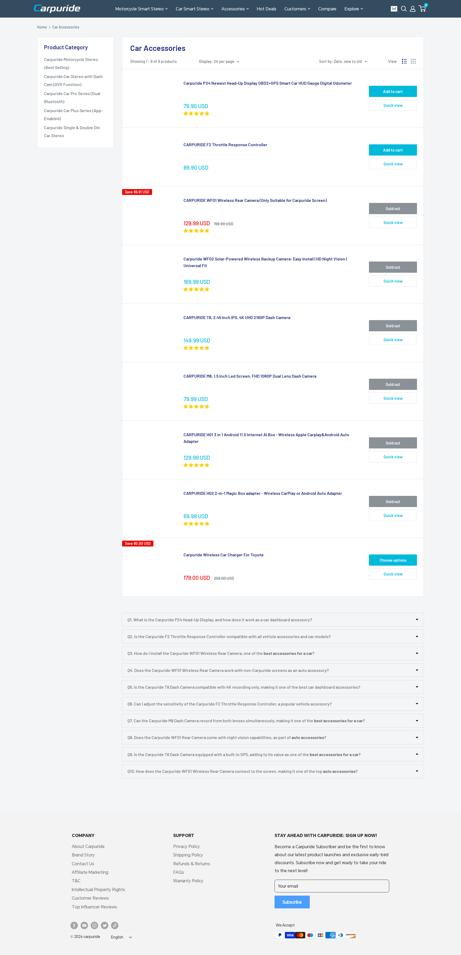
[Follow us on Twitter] (104, 925)
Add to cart (393, 91)
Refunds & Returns (191, 863)
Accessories (233, 8)
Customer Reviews (90, 898)
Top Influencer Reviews (94, 906)
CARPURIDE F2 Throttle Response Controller (225, 144)
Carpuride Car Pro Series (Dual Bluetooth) (72, 97)
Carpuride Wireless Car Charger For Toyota (223, 554)
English (117, 937)
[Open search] (403, 8)
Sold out (393, 208)
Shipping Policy (188, 855)
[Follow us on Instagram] (94, 925)
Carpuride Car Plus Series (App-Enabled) (73, 114)
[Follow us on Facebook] (74, 925)
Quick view (393, 105)
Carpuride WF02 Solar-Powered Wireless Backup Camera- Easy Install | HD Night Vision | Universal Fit (265, 262)
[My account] (412, 8)
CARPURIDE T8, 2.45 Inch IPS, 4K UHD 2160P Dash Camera (237, 317)
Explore (351, 8)
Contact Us (83, 863)
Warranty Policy (188, 880)
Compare (327, 8)
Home (42, 27)
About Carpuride (88, 846)
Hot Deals (266, 8)
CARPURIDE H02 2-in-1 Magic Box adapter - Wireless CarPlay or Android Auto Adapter (263, 493)
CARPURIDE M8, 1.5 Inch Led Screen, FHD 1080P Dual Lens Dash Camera (250, 375)
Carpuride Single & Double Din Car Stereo (72, 131)
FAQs (178, 872)
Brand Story (83, 855)
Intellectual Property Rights (98, 889)
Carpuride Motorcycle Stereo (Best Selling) (71, 63)
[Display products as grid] (413, 61)
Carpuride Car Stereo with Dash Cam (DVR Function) (73, 80)
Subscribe (292, 902)
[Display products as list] (404, 61)
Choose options (393, 560)
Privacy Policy (186, 846)
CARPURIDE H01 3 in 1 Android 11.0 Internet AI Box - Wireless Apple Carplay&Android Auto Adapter (266, 438)
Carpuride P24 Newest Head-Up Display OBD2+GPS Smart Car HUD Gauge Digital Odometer (268, 82)
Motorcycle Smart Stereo (140, 8)
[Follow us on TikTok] (114, 925)
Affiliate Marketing (90, 872)
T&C (76, 880)
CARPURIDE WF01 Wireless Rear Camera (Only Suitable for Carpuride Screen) (255, 200)
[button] (422, 8)
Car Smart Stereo (192, 8)
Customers (295, 8)
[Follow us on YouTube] (84, 925)
